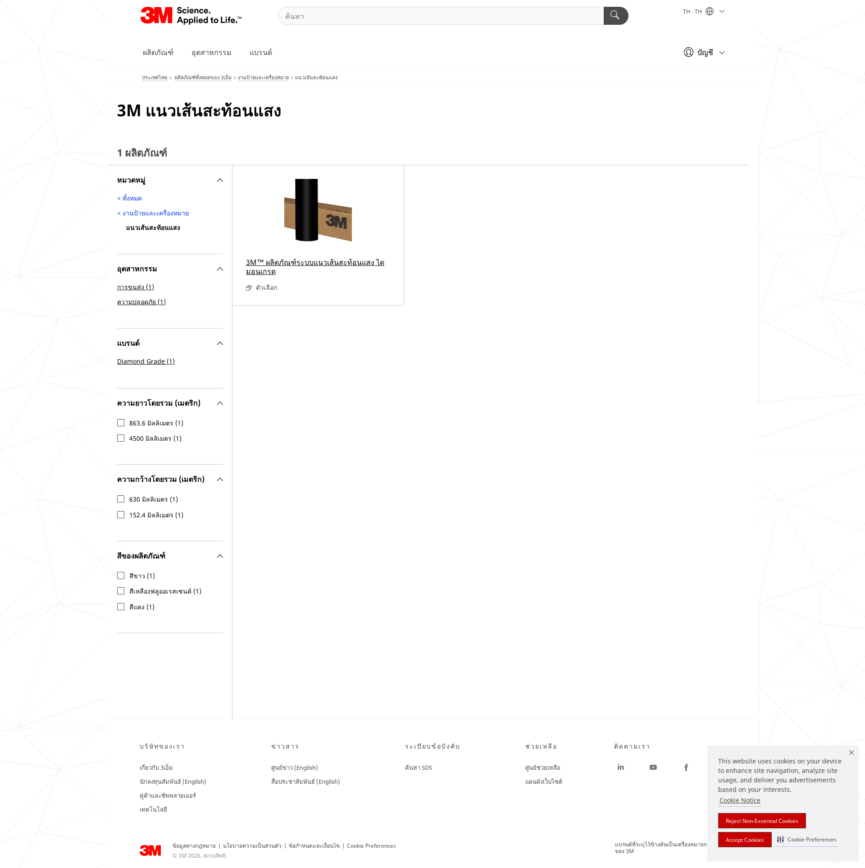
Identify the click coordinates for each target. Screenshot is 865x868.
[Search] (616, 16)
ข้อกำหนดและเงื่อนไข (314, 845)
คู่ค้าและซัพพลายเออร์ (168, 795)
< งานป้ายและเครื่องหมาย (153, 213)
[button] (806, 839)
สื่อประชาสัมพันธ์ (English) (305, 781)
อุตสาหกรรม (211, 52)
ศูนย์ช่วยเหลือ (542, 767)
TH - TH (693, 11)
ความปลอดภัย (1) (141, 301)
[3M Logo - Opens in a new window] (192, 16)
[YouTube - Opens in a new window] (653, 767)
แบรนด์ (261, 52)
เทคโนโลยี (153, 809)
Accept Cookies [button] (745, 840)
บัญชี (705, 52)
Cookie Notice (739, 800)
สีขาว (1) (142, 576)
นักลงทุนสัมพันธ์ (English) (173, 781)
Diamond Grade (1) (146, 361)
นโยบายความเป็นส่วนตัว (252, 845)
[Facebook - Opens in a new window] (686, 767)
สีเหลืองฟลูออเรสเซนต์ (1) (165, 591)
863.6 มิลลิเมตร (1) (156, 423)
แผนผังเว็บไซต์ (543, 781)
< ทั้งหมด (129, 198)
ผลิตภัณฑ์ (158, 52)
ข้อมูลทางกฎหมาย (194, 845)
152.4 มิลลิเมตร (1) (156, 515)
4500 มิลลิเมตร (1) (155, 438)
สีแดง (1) (142, 607)
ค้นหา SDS (418, 767)
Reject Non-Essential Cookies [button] (762, 821)
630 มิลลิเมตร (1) (153, 499)
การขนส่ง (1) (135, 287)
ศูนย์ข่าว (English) (294, 767)
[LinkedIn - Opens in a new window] (621, 767)
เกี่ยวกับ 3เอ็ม (156, 767)
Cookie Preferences (371, 845)
